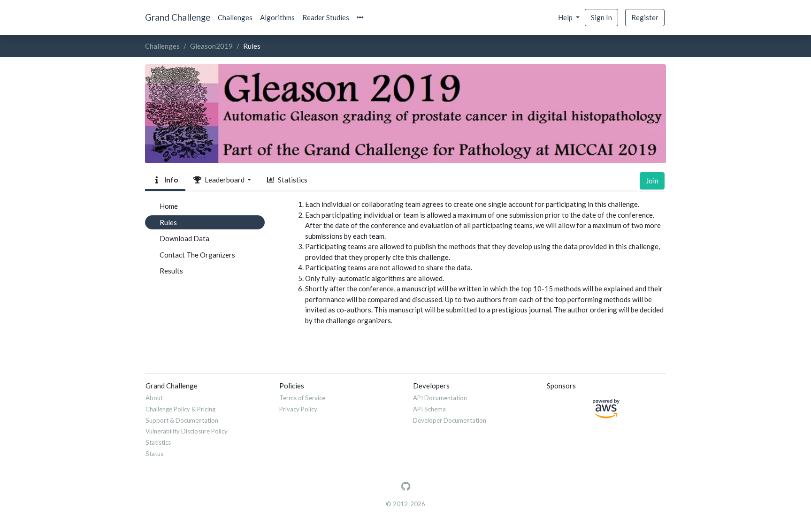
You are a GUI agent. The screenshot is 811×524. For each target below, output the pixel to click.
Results (171, 270)
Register (644, 17)
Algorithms (277, 17)
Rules (168, 222)
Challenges (235, 17)
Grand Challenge (177, 17)
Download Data (184, 238)
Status (154, 453)
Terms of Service (302, 398)
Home (169, 206)
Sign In (601, 17)
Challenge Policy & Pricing (180, 409)
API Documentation (440, 398)
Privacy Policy (298, 409)
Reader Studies (325, 17)
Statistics (291, 179)
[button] (360, 17)
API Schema (429, 409)
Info (169, 179)
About (154, 398)
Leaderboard (224, 179)
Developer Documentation (449, 420)
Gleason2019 (211, 46)
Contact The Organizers (197, 255)
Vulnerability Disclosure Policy (186, 431)
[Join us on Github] (405, 486)
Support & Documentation (181, 420)
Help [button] (566, 17)
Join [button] (652, 180)
